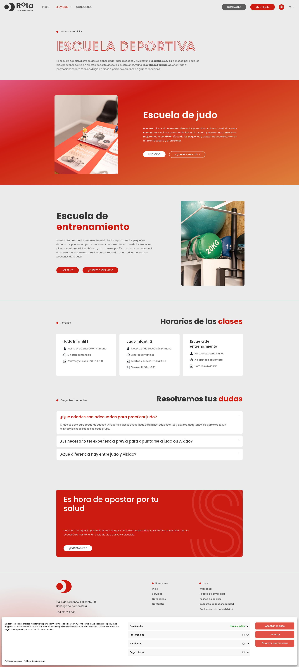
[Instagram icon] (281, 7)
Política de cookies (13, 661)
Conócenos (159, 599)
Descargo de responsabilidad (217, 604)
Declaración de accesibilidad (216, 609)
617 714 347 (263, 7)
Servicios (157, 593)
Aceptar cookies (275, 626)
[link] (70, 7)
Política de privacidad (34, 661)
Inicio (155, 588)
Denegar (275, 634)
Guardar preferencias (275, 643)
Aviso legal (206, 588)
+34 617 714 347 (66, 612)
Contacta (158, 604)
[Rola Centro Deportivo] (18, 7)
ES (290, 7)
